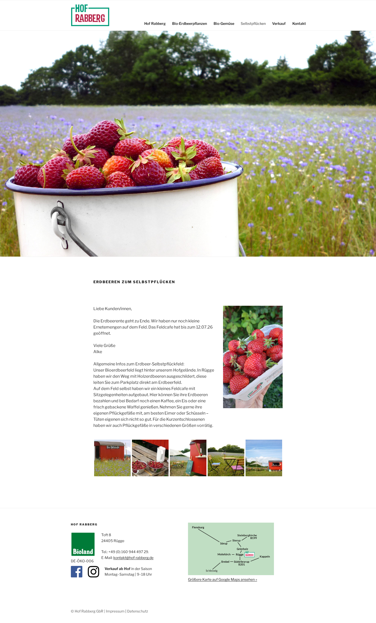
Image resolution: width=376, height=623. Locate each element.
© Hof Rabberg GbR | (88, 611)
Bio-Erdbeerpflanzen (189, 23)
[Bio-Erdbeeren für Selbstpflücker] (150, 474)
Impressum (115, 611)
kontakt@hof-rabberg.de (133, 557)
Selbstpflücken (253, 23)
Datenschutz (137, 611)
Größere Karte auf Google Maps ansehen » (222, 579)
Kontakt (299, 23)
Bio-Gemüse (224, 23)
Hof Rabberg (155, 23)
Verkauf (279, 23)
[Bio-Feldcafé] (112, 474)
